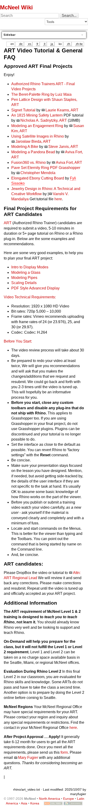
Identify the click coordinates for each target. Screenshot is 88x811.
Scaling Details (24, 283)
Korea (34, 803)
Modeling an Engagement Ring (37, 126)
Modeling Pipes (24, 278)
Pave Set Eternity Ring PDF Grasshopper (45, 168)
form (64, 752)
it (44, 44)
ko (60, 44)
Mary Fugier (28, 758)
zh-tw (79, 44)
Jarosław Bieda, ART (33, 141)
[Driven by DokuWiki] (73, 803)
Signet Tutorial (23, 110)
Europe (68, 798)
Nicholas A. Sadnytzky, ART (43, 120)
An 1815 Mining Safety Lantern (37, 115)
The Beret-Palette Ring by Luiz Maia (41, 94)
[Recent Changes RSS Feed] (53, 803)
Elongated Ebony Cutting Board (37, 178)
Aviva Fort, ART (69, 162)
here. (73, 728)
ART (7, 223)
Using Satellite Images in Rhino (37, 136)
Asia (24, 803)
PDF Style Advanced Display (35, 288)
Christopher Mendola (37, 173)
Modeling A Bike (24, 147)
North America (49, 798)
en (12, 44)
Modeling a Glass (25, 272)
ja (52, 44)
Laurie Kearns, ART (62, 110)
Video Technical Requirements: (30, 297)
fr (37, 44)
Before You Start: (18, 341)
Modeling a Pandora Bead (33, 152)
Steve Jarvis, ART (63, 147)
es (29, 44)
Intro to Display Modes (29, 267)
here (58, 199)
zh (68, 44)
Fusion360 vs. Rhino (28, 162)
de (21, 44)
